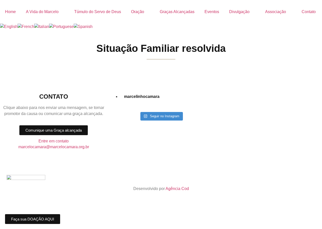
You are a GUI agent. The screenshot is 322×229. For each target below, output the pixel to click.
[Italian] (41, 26)
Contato (309, 12)
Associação (275, 12)
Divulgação (239, 12)
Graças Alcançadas (177, 12)
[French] (26, 26)
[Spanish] (83, 26)
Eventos (212, 12)
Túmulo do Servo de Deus (97, 12)
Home (10, 12)
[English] (9, 26)
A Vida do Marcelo (42, 12)
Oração (137, 12)
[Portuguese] (61, 26)
